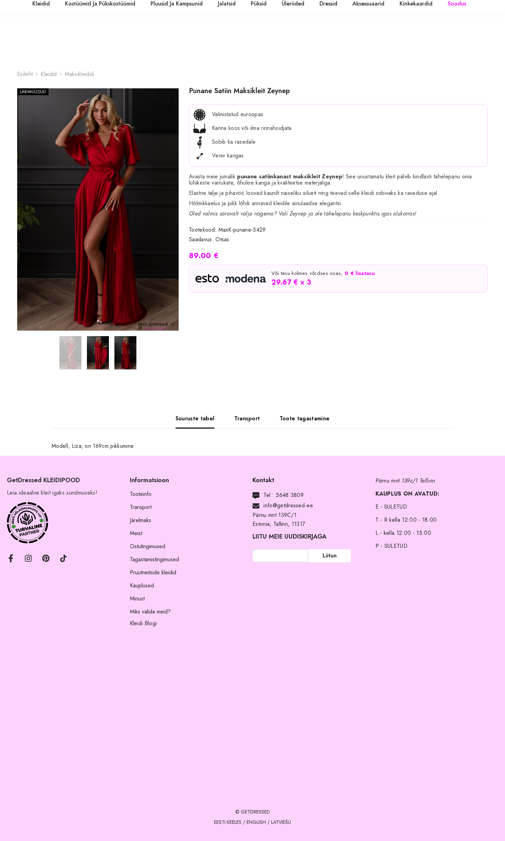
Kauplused (142, 585)
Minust (137, 598)
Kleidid (49, 74)
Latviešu (281, 822)
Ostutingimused (147, 546)
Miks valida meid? (150, 612)
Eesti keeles (228, 822)
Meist (136, 533)
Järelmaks (140, 520)
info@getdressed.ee (288, 505)
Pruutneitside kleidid (153, 572)
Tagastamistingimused (154, 559)
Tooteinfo (141, 494)
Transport (141, 507)
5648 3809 (290, 495)
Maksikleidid (79, 74)
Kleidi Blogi (143, 623)
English (256, 822)
